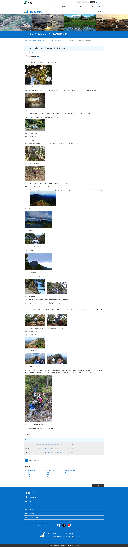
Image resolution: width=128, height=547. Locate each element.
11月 (68, 448)
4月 (46, 444)
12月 (72, 448)
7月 (55, 444)
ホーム (32, 6)
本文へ (71, 2)
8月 (58, 444)
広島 (48, 472)
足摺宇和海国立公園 (70, 470)
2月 (40, 444)
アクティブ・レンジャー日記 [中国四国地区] (53, 41)
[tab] (26, 460)
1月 (37, 444)
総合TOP (100, 12)
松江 (29, 476)
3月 (43, 444)
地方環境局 (28, 41)
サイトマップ (28, 525)
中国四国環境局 (37, 41)
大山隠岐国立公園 (31, 470)
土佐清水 (68, 472)
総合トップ (31, 493)
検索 (93, 2)
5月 (49, 444)
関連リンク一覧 (42, 525)
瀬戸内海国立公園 (50, 470)
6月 (52, 444)
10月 (64, 448)
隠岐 (29, 472)
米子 (29, 474)
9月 (61, 448)
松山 (48, 476)
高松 (48, 474)
